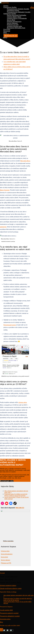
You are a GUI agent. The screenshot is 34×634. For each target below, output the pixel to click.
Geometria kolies (5, 619)
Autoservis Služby (9, 13)
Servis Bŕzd (11, 20)
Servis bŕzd (4, 557)
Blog (5, 32)
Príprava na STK (13, 24)
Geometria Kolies (13, 10)
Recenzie (6, 31)
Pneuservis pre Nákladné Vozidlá (18, 12)
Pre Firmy (6, 29)
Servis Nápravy (12, 23)
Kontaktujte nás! (7, 481)
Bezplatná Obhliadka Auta (16, 28)
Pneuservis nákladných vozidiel (10, 616)
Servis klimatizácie (6, 554)
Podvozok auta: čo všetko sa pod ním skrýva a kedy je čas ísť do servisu (15, 494)
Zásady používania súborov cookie (11, 588)
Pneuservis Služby (10, 7)
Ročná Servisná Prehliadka (16, 15)
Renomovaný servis (9, 325)
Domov (5, 5)
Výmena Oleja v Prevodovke (17, 18)
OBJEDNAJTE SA (10, 35)
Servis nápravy (5, 560)
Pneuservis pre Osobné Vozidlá (18, 9)
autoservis (3, 227)
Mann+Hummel (5, 190)
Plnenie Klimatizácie (14, 21)
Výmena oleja (5, 551)
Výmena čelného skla (14, 26)
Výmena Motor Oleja (14, 17)
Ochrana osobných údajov (8, 585)
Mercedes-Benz (25, 161)
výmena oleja (22, 402)
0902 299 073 (20, 508)
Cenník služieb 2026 (6, 610)
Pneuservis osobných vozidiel (9, 613)
